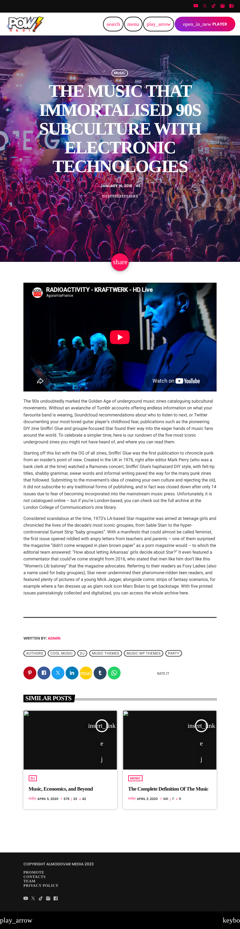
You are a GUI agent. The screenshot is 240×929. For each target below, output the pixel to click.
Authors (34, 653)
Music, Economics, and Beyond (61, 789)
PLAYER (205, 24)
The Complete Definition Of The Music (168, 789)
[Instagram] (222, 6)
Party (173, 653)
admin (54, 638)
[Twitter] (204, 6)
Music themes (105, 653)
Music (120, 73)
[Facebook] (231, 6)
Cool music (61, 653)
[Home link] (25, 24)
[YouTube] (195, 6)
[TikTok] (213, 6)
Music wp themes (144, 653)
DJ (33, 778)
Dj (82, 653)
